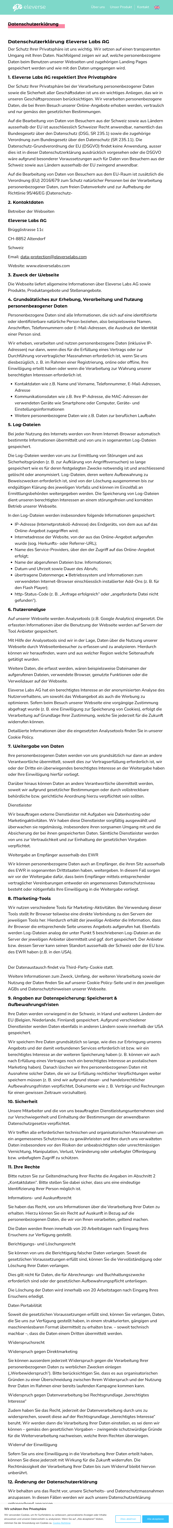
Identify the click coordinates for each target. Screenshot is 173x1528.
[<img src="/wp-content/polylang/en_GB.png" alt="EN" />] (157, 7)
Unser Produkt (121, 7)
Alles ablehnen (128, 1519)
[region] (86, 1516)
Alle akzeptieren (155, 1519)
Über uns (98, 7)
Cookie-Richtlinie (61, 1523)
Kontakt (143, 7)
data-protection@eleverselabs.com (53, 257)
